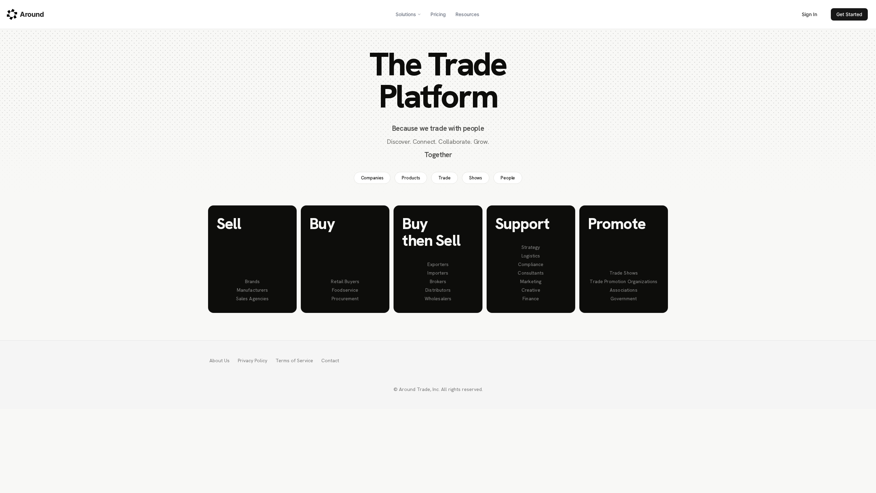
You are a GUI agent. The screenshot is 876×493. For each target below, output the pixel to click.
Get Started (849, 14)
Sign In (809, 14)
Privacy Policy (252, 360)
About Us (219, 360)
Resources (467, 14)
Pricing (438, 14)
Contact (330, 360)
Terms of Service (294, 360)
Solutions (406, 14)
